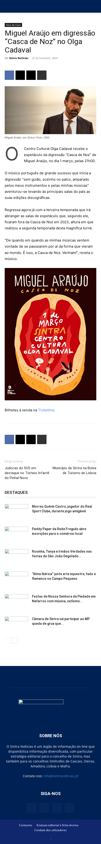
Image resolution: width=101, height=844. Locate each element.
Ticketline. (46, 410)
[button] (8, 6)
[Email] (31, 75)
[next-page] (15, 640)
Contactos (25, 825)
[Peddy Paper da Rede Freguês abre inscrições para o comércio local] (16, 535)
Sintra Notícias (18, 58)
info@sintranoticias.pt (61, 776)
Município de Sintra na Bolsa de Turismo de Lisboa (74, 470)
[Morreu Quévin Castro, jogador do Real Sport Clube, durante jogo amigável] (16, 512)
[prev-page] (8, 640)
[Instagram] (44, 807)
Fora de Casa (13, 24)
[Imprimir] (42, 75)
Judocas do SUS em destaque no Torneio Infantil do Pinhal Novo (27, 473)
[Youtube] (69, 808)
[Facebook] (9, 75)
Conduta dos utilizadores (50, 830)
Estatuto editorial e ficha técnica (57, 825)
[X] (20, 75)
